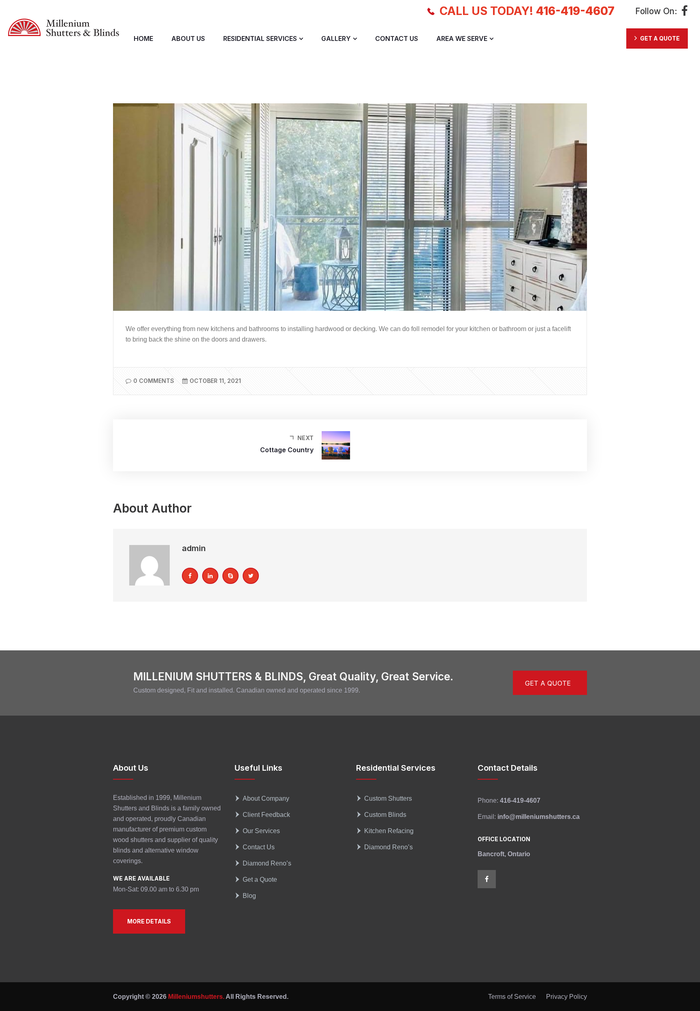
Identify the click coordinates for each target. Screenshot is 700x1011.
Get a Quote (260, 879)
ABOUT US (188, 38)
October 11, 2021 (215, 380)
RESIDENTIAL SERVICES (260, 38)
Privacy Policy (566, 996)
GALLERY (336, 38)
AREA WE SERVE (461, 38)
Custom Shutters (388, 798)
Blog (249, 895)
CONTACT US (396, 38)
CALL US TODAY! (527, 11)
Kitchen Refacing (389, 830)
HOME (143, 38)
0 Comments (153, 380)
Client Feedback (266, 814)
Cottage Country (287, 450)
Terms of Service (512, 996)
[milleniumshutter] (63, 27)
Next (305, 438)
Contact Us (259, 847)
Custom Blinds (385, 814)
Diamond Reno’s (267, 863)
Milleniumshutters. (195, 996)
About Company (266, 798)
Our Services (261, 830)
